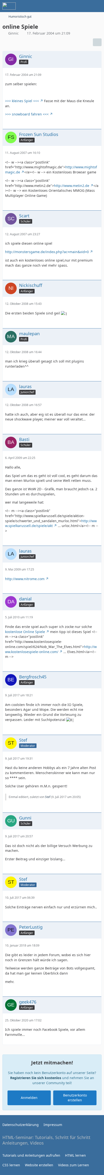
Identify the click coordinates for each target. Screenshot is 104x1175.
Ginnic (13, 33)
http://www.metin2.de (71, 185)
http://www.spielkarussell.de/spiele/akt (51, 523)
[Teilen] (97, 42)
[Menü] (98, 6)
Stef (47, 797)
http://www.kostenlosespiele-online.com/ (51, 649)
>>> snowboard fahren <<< (27, 114)
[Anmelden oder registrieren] (85, 6)
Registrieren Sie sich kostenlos (35, 1077)
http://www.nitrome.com (25, 579)
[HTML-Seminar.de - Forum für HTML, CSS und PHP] (9, 6)
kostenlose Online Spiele (25, 631)
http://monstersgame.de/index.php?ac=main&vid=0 (47, 251)
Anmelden (29, 1097)
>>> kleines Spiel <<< (22, 101)
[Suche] (73, 6)
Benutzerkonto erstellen (75, 1098)
